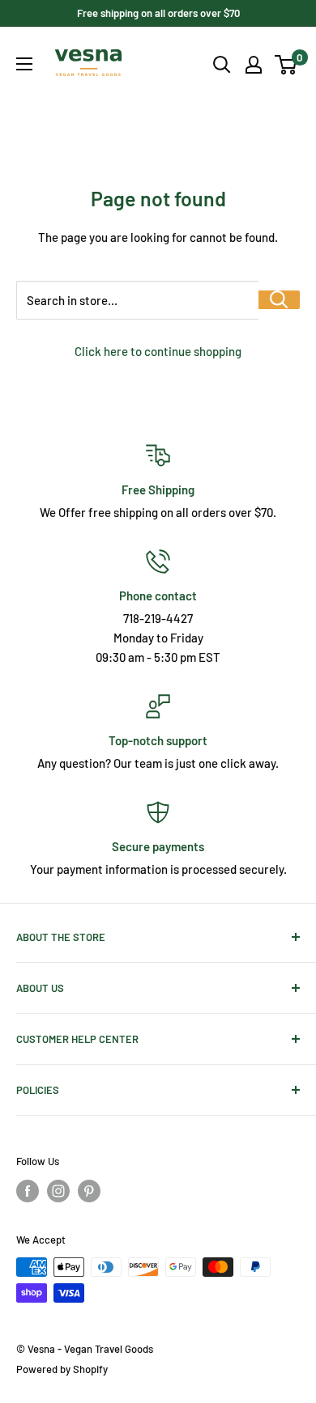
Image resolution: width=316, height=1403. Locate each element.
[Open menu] (24, 63)
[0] (286, 64)
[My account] (254, 65)
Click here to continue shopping (158, 351)
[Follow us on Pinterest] (89, 1191)
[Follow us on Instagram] (58, 1191)
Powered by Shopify (62, 1369)
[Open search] (222, 65)
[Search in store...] (279, 299)
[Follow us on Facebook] (27, 1191)
